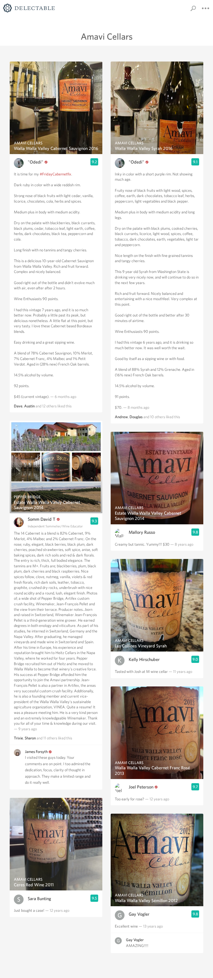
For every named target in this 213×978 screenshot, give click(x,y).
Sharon (30, 738)
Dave (18, 406)
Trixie (18, 738)
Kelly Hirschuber (144, 659)
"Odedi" (35, 162)
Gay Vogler (139, 914)
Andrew (121, 417)
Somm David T (41, 519)
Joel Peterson (141, 787)
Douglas (136, 417)
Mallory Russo (142, 532)
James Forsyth (36, 751)
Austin (29, 406)
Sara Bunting (39, 898)
